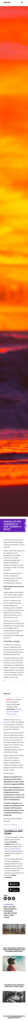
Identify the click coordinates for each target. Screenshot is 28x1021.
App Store (7, 849)
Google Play (16, 849)
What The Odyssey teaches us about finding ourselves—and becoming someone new (14, 949)
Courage (6, 917)
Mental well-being (9, 906)
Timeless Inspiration (10, 909)
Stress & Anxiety (9, 915)
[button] (22, 2)
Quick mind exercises (10, 913)
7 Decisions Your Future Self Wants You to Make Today (14, 985)
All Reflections (9, 904)
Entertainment (8, 911)
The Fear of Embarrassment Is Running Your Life (14, 1017)
